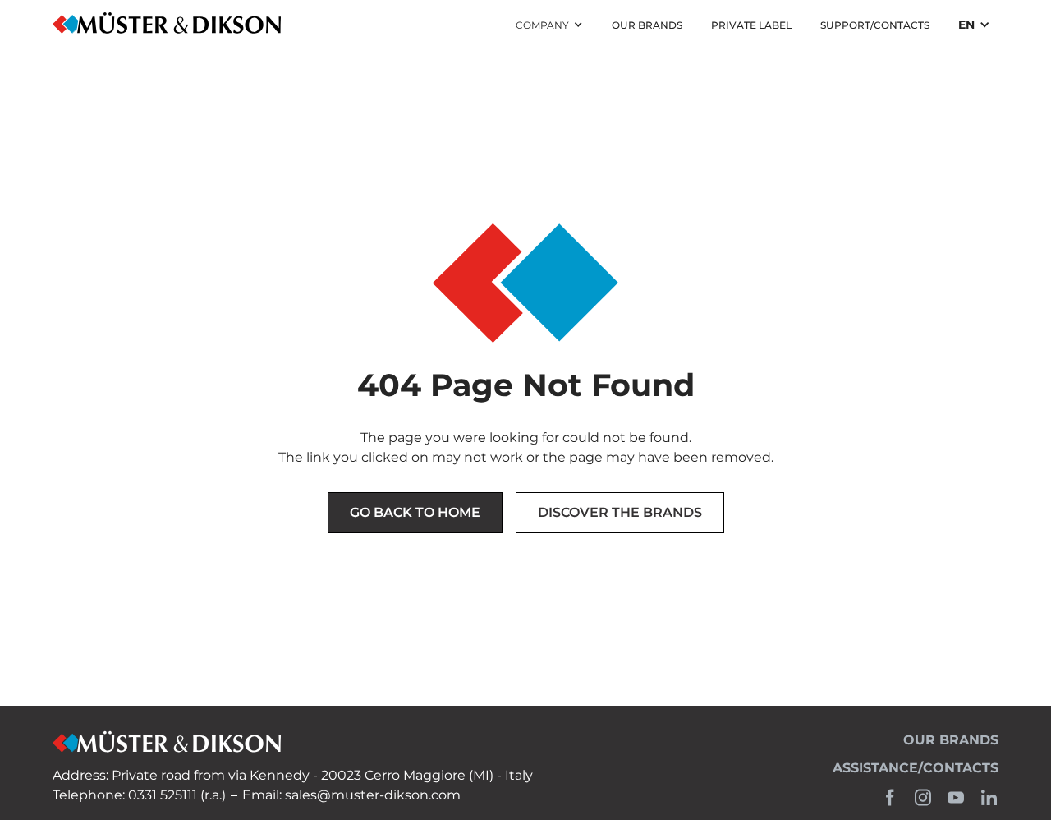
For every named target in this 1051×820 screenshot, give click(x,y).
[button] (549, 25)
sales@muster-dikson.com (373, 795)
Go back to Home (415, 512)
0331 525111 (162, 795)
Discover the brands (620, 512)
